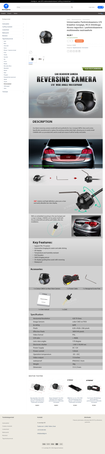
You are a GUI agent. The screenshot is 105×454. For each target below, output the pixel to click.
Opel (5, 72)
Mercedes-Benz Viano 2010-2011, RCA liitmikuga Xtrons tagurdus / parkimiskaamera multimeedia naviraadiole (37, 400)
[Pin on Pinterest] (76, 51)
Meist (15, 13)
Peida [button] (72, 1)
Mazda (5, 63)
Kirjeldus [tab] (31, 64)
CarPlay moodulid (7, 26)
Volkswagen (7, 86)
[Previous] (31, 36)
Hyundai (6, 57)
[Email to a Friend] (73, 51)
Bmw (5, 43)
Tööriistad (5, 91)
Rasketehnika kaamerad (10, 77)
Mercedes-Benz (7, 66)
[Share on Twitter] (71, 51)
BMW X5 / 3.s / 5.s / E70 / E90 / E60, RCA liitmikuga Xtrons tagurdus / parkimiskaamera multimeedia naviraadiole (75, 400)
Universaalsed (7, 83)
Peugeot (6, 75)
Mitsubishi (6, 68)
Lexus (5, 61)
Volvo (5, 88)
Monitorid (4, 35)
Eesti (99, 13)
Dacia (5, 48)
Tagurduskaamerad (7, 38)
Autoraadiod (5, 24)
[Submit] (72, 7)
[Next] (61, 36)
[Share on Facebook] (68, 51)
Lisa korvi (79, 41)
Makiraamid (5, 32)
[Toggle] (23, 24)
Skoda (5, 79)
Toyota (5, 81)
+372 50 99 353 (41, 430)
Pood (9, 13)
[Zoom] (30, 52)
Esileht (3, 13)
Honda (5, 54)
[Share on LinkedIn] (79, 51)
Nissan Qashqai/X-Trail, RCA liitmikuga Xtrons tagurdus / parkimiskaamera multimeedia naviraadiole (56, 400)
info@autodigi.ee (42, 433)
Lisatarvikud (5, 29)
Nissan (5, 70)
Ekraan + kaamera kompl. (10, 50)
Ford (5, 52)
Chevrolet (6, 45)
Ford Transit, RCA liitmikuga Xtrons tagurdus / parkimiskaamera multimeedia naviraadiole (94, 400)
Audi (5, 41)
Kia (4, 59)
